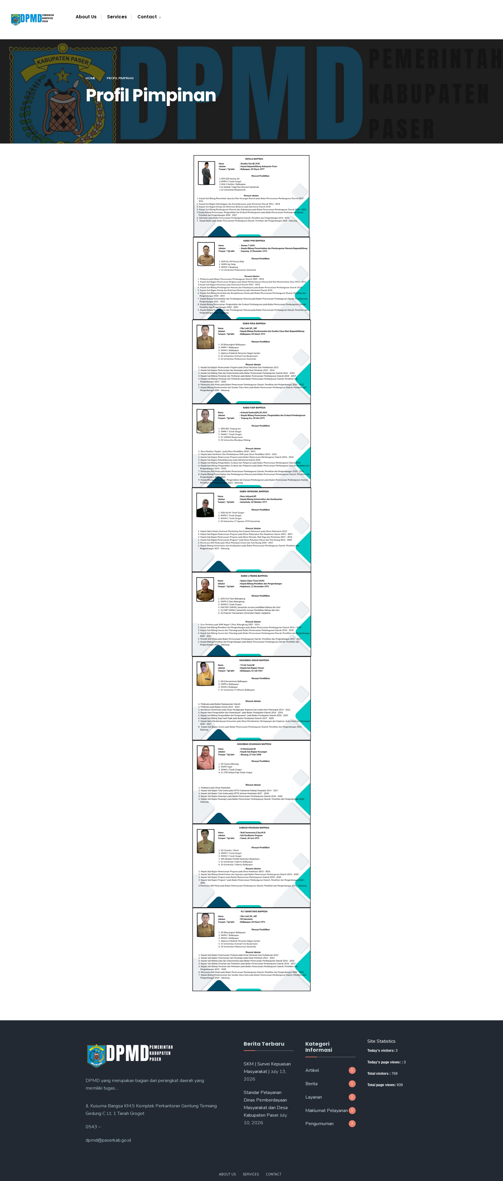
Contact (147, 17)
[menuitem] (146, 17)
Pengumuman (319, 1123)
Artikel (312, 1070)
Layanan (313, 1097)
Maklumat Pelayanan (326, 1110)
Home (90, 78)
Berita (311, 1084)
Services (117, 17)
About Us (86, 17)
